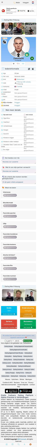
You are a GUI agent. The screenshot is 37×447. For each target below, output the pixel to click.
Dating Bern (8, 356)
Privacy (30, 382)
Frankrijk (19, 86)
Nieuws (7, 379)
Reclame (17, 382)
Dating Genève (28, 356)
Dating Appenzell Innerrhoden (18, 349)
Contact (32, 384)
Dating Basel (28, 353)
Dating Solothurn (18, 369)
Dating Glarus (8, 359)
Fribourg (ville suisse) (24, 82)
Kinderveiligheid (22, 384)
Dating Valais (5, 376)
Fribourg (20, 84)
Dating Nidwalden (29, 363)
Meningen (28, 379)
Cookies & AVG (8, 382)
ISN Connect (21, 439)
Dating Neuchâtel (17, 363)
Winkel (22, 379)
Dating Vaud (14, 376)
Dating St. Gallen (29, 369)
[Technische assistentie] (30, 444)
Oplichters (14, 379)
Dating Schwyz (7, 369)
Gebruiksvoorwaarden (8, 384)
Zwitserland (20, 79)
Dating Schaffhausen (24, 366)
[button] (2, 2)
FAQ (18, 386)
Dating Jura (29, 359)
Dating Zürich (31, 376)
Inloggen (26, 2)
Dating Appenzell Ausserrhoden (23, 346)
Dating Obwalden (12, 366)
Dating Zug (23, 376)
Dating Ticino (20, 372)
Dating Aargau (9, 346)
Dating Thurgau (10, 372)
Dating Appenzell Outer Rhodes (14, 353)
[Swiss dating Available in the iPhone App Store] (12, 390)
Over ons (24, 382)
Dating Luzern (7, 363)
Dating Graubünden (19, 359)
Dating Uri (28, 372)
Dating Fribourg (17, 356)
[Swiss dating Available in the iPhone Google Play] (25, 390)
